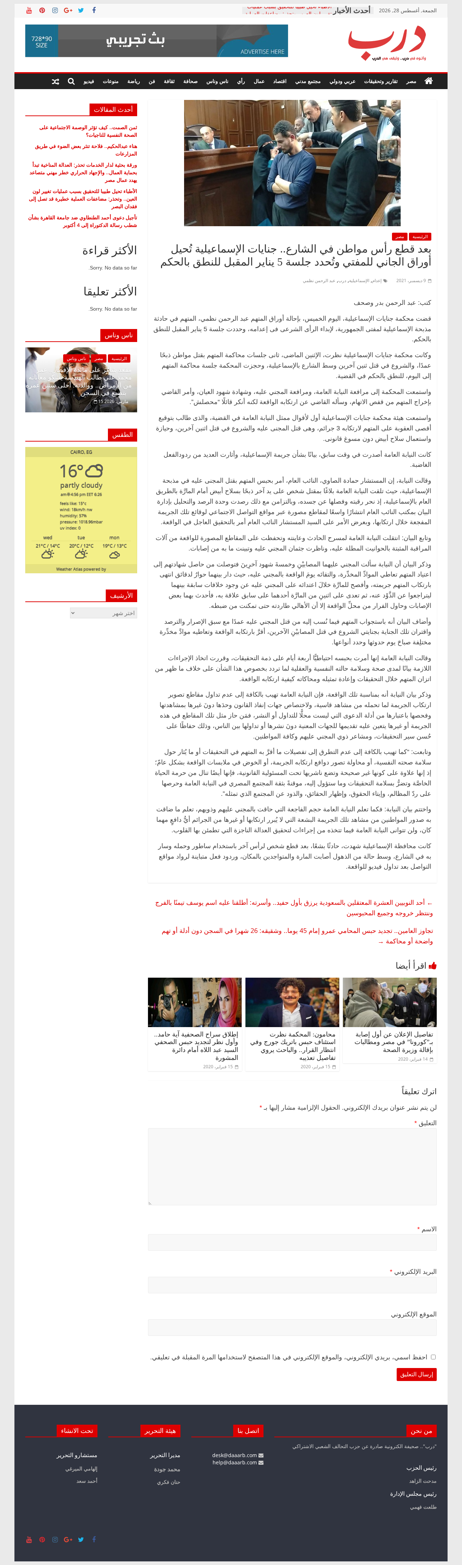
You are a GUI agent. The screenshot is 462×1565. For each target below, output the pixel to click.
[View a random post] (56, 81)
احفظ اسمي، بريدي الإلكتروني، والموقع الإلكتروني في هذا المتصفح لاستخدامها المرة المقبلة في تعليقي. (288, 1357)
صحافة (190, 81)
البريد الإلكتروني (413, 1271)
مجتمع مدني (308, 81)
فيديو (89, 81)
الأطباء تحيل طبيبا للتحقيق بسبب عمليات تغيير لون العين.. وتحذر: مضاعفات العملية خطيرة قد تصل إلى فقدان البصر (83, 199)
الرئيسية (420, 236)
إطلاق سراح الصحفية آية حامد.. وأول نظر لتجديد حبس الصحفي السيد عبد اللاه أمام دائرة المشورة (196, 1046)
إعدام (377, 280)
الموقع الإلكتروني (414, 1314)
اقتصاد (280, 81)
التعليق (425, 1123)
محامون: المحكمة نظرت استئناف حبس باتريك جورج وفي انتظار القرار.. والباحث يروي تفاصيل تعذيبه (293, 1046)
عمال (259, 81)
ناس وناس (217, 81)
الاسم (427, 1229)
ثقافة (169, 81)
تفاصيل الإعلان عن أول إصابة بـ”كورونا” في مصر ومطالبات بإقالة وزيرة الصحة (393, 1042)
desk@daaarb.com (235, 1455)
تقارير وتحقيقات (381, 81)
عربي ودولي (343, 81)
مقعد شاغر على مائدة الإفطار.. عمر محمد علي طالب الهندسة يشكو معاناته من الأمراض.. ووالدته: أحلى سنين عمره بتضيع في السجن (79, 381)
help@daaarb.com (235, 1462)
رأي (241, 81)
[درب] (429, 81)
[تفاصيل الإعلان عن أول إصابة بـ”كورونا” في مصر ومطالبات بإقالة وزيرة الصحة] (390, 982)
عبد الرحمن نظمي (319, 280)
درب (342, 280)
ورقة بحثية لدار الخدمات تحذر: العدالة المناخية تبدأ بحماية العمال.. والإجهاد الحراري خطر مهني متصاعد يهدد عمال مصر (83, 172)
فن (152, 81)
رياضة (133, 81)
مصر (411, 81)
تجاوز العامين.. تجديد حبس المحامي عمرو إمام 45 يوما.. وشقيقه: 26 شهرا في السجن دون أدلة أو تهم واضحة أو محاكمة (297, 935)
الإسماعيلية (359, 280)
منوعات (111, 81)
